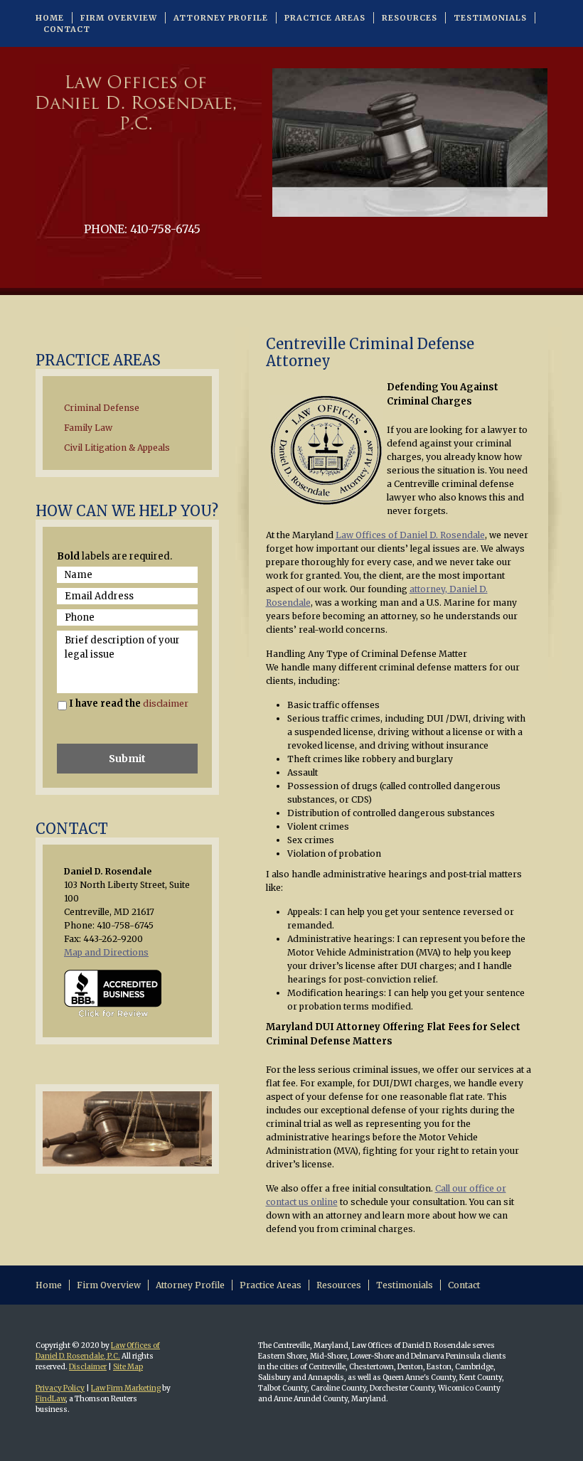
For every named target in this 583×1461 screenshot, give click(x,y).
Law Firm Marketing (126, 1388)
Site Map (128, 1366)
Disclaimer (88, 1366)
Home (49, 1285)
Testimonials (404, 1285)
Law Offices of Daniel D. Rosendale (410, 535)
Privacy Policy (60, 1388)
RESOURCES (409, 18)
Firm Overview (109, 1285)
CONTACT (66, 29)
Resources (338, 1285)
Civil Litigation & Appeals (117, 447)
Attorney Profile (190, 1285)
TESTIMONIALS (490, 18)
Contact (464, 1285)
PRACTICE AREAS (324, 18)
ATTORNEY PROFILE (220, 18)
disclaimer (165, 703)
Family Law (88, 427)
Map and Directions (106, 952)
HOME (50, 18)
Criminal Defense (101, 407)
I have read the (128, 703)
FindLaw (50, 1398)
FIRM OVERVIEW (118, 18)
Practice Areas (270, 1285)
